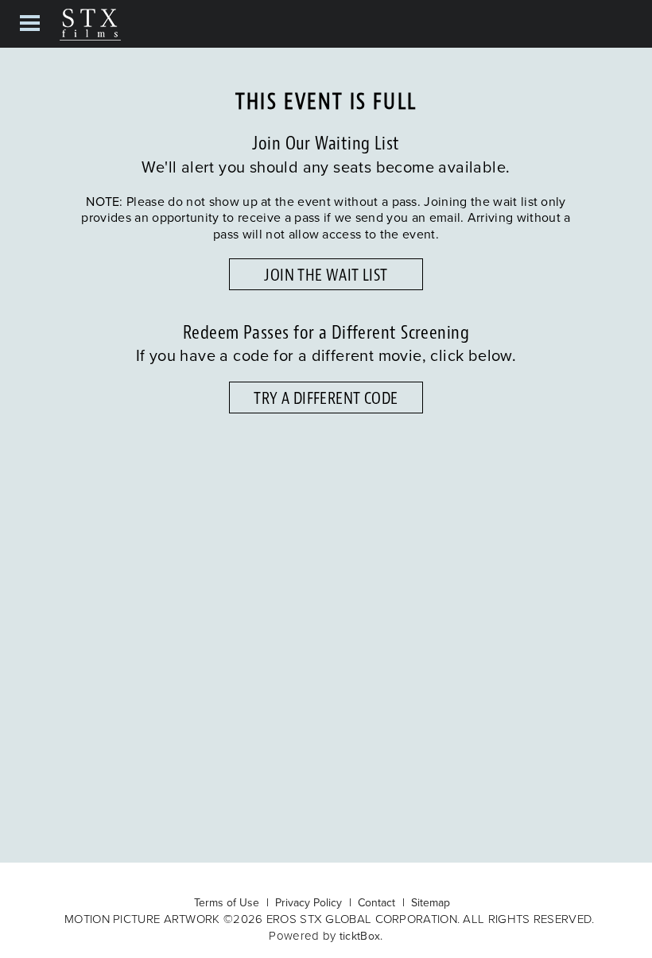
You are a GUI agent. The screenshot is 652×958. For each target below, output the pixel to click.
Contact (376, 902)
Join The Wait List (325, 275)
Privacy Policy (308, 902)
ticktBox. (361, 936)
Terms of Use (226, 902)
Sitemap (430, 902)
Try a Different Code (326, 398)
